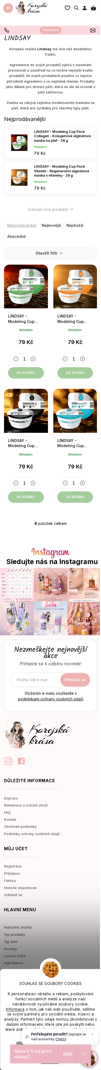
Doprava (11, 798)
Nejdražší (75, 225)
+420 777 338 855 (7, 30)
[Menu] (8, 8)
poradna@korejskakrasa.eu (93, 30)
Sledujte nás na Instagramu (52, 561)
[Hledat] (76, 7)
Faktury (10, 881)
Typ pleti (11, 942)
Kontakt (10, 820)
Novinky (10, 949)
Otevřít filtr (47, 253)
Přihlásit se (75, 679)
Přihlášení (12, 874)
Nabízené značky (18, 927)
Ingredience (13, 963)
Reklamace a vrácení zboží (26, 805)
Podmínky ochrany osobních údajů (32, 834)
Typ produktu (14, 935)
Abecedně (16, 236)
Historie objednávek (20, 888)
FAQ (7, 813)
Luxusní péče (15, 956)
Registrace (13, 866)
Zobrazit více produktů (47, 209)
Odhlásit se (13, 895)
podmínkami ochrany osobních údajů (50, 699)
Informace (15, 1009)
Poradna (50, 30)
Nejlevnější (51, 225)
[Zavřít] (92, 1034)
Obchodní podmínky (20, 827)
